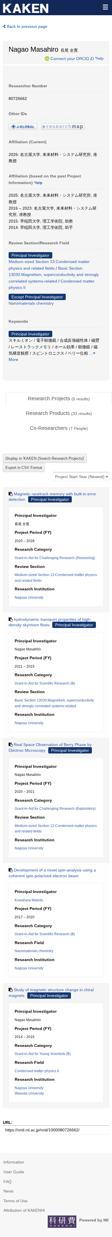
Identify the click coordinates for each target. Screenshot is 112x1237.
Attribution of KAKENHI (24, 1210)
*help (99, 58)
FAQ (7, 1181)
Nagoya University (29, 598)
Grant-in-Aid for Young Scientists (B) (43, 1054)
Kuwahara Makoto (29, 900)
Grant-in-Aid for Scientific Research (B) (45, 683)
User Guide (13, 1172)
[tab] (59, 399)
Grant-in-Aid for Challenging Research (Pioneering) (55, 558)
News (8, 1191)
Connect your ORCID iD (72, 58)
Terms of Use (15, 1201)
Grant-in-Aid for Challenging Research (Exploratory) (55, 809)
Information (13, 1162)
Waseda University (29, 1093)
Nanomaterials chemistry (31, 303)
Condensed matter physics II (37, 1071)
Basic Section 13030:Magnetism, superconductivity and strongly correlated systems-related (54, 274)
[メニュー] (105, 7)
